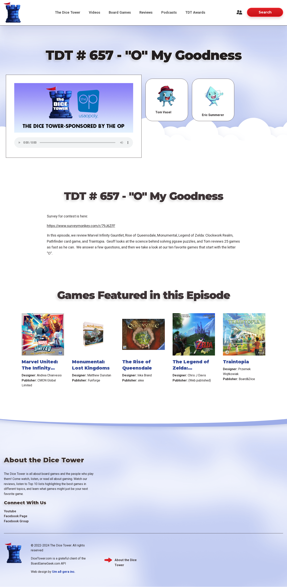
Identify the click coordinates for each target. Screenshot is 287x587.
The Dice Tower (67, 12)
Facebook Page (15, 516)
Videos (94, 12)
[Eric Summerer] (213, 96)
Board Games (120, 12)
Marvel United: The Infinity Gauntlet (40, 368)
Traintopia (236, 361)
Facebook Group (16, 521)
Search (265, 12)
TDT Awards (195, 12)
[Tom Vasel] (166, 96)
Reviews (145, 12)
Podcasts (169, 12)
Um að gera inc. (63, 572)
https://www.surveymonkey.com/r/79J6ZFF (81, 226)
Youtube (10, 511)
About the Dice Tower (126, 560)
